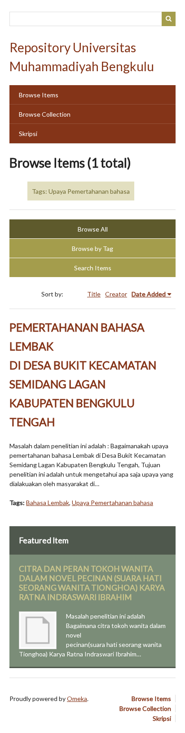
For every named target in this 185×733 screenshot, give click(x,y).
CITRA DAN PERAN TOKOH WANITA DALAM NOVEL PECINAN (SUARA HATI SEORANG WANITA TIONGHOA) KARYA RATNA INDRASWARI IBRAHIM (92, 583)
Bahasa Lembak (47, 502)
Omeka (77, 698)
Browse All (93, 229)
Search (169, 19)
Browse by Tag (92, 248)
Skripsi (28, 133)
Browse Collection (44, 114)
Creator (116, 294)
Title (94, 294)
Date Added (149, 294)
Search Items (92, 268)
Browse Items (38, 95)
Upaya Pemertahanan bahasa (112, 502)
